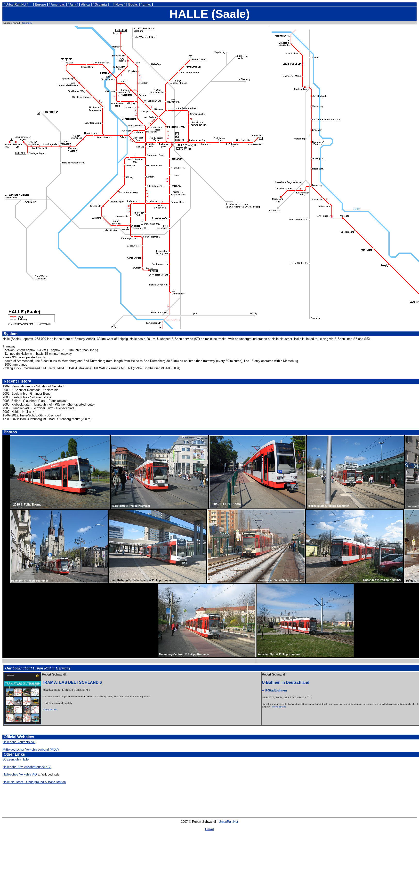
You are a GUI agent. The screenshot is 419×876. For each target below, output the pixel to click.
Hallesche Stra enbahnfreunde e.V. (27, 767)
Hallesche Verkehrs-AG (19, 742)
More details (50, 709)
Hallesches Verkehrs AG (20, 774)
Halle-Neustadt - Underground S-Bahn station (34, 782)
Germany (27, 23)
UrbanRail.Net (228, 821)
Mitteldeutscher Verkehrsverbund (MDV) (31, 749)
